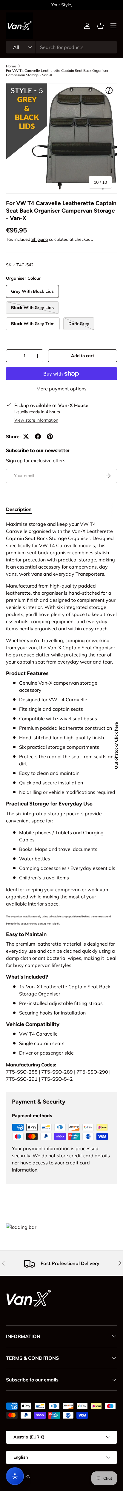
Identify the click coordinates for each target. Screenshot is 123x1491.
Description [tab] (19, 509)
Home (11, 66)
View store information (36, 420)
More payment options (61, 389)
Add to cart (82, 355)
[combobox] (61, 47)
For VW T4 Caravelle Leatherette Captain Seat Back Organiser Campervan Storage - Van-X (57, 72)
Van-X (24, 1476)
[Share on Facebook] (38, 436)
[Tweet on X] (26, 436)
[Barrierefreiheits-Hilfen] (15, 1476)
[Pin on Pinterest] (50, 436)
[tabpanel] (61, 801)
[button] (100, 25)
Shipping (39, 239)
